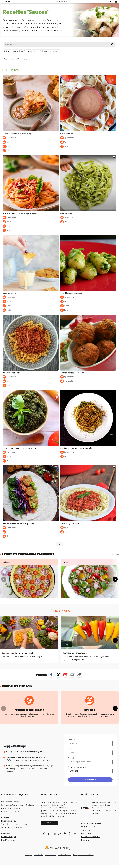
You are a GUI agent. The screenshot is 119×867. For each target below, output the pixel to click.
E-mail (71, 758)
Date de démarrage (77, 767)
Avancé (25, 59)
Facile (6, 59)
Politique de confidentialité (83, 855)
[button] (115, 579)
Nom (70, 749)
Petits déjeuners (45, 51)
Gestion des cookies (59, 861)
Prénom (71, 740)
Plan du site (38, 855)
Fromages (27, 51)
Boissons (56, 51)
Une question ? (50, 855)
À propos (28, 855)
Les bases (7, 51)
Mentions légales (64, 855)
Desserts (35, 51)
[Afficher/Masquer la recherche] (111, 1)
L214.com (95, 813)
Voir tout (115, 554)
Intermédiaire (15, 59)
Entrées (15, 51)
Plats (21, 51)
